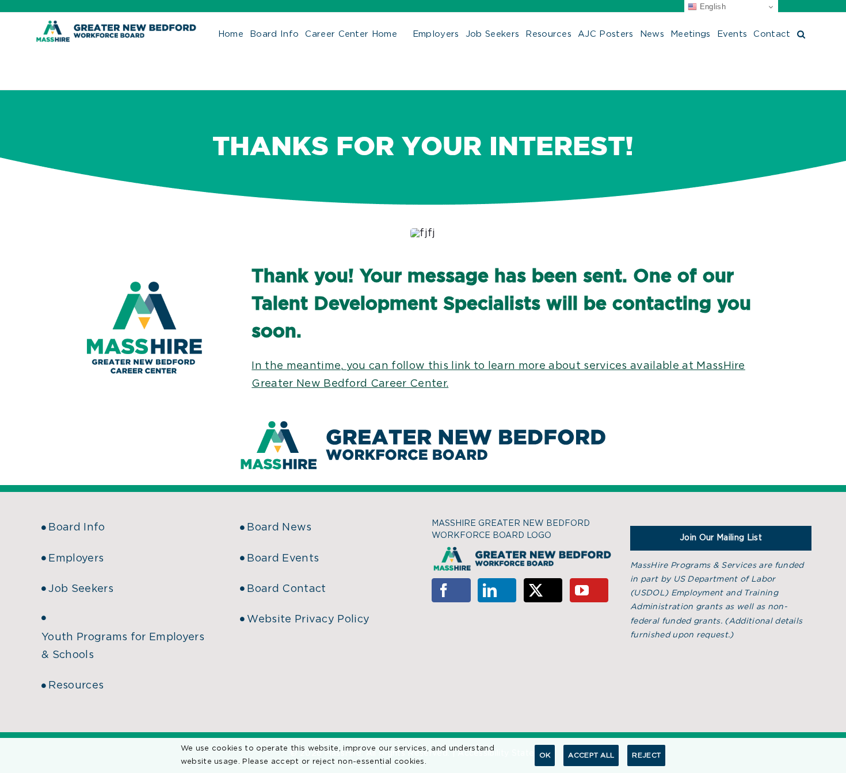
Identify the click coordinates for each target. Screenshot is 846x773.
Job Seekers (80, 589)
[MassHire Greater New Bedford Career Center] (144, 287)
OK (545, 755)
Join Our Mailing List (721, 538)
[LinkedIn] (497, 590)
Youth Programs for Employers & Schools (122, 646)
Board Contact (286, 589)
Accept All (591, 755)
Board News (279, 527)
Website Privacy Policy (308, 619)
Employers (76, 558)
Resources (76, 685)
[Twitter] (543, 590)
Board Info (76, 527)
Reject (646, 755)
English (711, 6)
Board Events (283, 558)
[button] (801, 33)
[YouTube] (589, 590)
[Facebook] (451, 590)
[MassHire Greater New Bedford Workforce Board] (423, 421)
